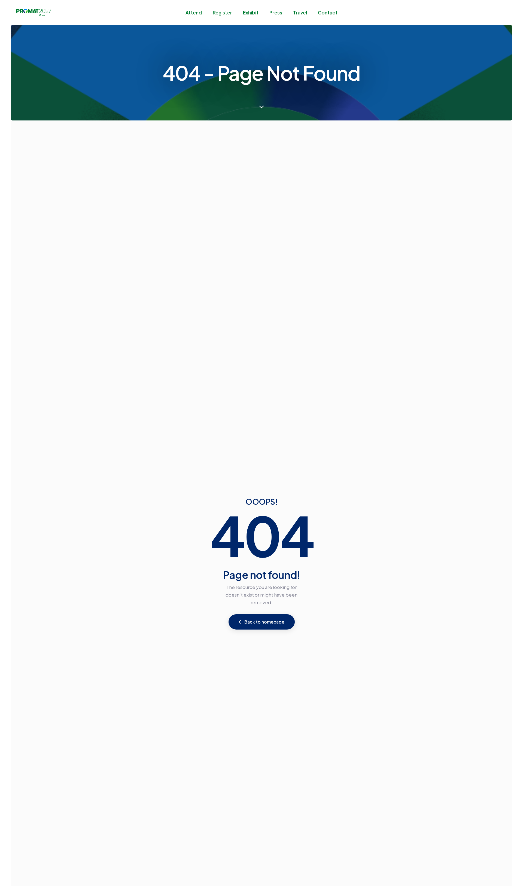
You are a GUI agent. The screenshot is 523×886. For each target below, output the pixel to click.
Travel (300, 13)
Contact (327, 13)
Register (222, 13)
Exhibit (251, 13)
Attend (194, 13)
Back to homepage (264, 622)
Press (275, 13)
